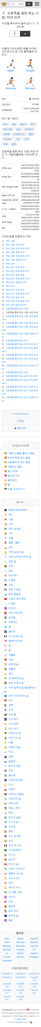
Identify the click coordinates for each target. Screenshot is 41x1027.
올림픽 (9, 761)
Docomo (20, 957)
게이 (8, 533)
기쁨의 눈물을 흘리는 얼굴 (19, 453)
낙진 (8, 565)
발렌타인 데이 (13, 640)
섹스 (8, 700)
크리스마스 (12, 878)
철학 (8, 831)
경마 (8, 547)
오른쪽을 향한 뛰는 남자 (15, 372)
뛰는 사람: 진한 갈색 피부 (15, 255)
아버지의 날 (12, 733)
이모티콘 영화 (13, 779)
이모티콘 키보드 (20, 413)
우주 (8, 770)
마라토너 (29, 129)
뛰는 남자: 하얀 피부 (13, 266)
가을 (8, 519)
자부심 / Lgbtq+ (14, 793)
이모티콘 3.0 (34, 973)
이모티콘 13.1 (6, 991)
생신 (8, 673)
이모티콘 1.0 (7, 973)
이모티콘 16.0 (20, 998)
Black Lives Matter (15, 509)
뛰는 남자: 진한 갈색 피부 (15, 278)
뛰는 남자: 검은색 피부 (14, 281)
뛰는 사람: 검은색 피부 (14, 259)
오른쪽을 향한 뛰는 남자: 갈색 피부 (20, 386)
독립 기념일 (12, 589)
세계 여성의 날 (14, 682)
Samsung (10, 88)
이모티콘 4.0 (7, 977)
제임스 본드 (12, 807)
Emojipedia (7, 960)
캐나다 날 (11, 863)
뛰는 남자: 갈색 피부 (13, 274)
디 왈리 (10, 603)
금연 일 (10, 561)
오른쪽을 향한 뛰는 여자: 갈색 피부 (20, 354)
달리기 (23, 124)
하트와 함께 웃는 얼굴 (17, 457)
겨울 (8, 537)
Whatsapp (7, 946)
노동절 (9, 579)
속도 (18, 138)
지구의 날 (11, 821)
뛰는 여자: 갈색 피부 (13, 297)
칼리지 (9, 859)
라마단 (9, 608)
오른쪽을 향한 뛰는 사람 (15, 308)
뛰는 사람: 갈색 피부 (13, 251)
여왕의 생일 (12, 747)
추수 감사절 (12, 835)
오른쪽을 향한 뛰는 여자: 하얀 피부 (20, 343)
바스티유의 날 (13, 636)
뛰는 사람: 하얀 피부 (13, 244)
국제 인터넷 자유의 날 (17, 556)
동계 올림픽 (12, 594)
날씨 (8, 570)
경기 (5, 124)
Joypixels (34, 946)
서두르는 (7, 138)
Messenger (20, 946)
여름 (8, 742)
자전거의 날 (12, 798)
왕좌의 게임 (12, 765)
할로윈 (9, 906)
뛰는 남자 (8, 263)
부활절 (9, 654)
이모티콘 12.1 (20, 985)
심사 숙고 (11, 728)
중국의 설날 (12, 817)
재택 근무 (11, 803)
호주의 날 (11, 915)
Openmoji (7, 949)
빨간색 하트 (11, 475)
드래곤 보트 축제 (15, 598)
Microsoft (30, 88)
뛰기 (33, 124)
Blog (20, 420)
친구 (8, 840)
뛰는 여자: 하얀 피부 (13, 289)
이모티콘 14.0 (20, 991)
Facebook (34, 938)
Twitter (6, 942)
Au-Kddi (7, 957)
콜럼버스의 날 (13, 873)
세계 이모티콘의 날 (16, 695)
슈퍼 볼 (10, 714)
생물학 (9, 668)
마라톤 (6, 134)
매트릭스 (11, 622)
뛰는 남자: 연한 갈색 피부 (15, 270)
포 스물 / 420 (13, 892)
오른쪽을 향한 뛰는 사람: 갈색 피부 (20, 322)
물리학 (9, 631)
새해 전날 (11, 664)
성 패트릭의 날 (14, 678)
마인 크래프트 (13, 612)
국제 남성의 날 (14, 551)
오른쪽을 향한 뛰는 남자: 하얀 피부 (20, 375)
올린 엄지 (10, 479)
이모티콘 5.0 (20, 977)
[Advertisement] (20, 41)
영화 (8, 756)
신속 (26, 138)
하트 (8, 901)
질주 (14, 143)
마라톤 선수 (19, 134)
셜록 (8, 704)
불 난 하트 (11, 471)
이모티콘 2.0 (20, 973)
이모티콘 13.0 (34, 985)
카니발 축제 (12, 849)
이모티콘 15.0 (34, 991)
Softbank (34, 953)
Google (30, 70)
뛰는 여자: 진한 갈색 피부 (15, 300)
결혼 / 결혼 (12, 542)
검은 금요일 (12, 528)
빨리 (31, 134)
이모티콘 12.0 (6, 985)
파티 (8, 882)
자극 (8, 784)
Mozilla (20, 953)
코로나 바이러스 (14, 868)
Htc (34, 949)
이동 (5, 143)
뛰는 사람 (7, 129)
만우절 (9, 617)
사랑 (8, 659)
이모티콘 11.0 (34, 978)
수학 (8, 709)
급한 (14, 124)
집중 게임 (20, 427)
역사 (8, 751)
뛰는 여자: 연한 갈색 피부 (15, 293)
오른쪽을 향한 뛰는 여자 (15, 340)
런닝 (19, 129)
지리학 (9, 826)
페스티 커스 (12, 887)
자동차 (9, 789)
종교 (8, 812)
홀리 (8, 920)
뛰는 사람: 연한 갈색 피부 (15, 248)
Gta (8, 514)
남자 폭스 (11, 575)
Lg (7, 953)
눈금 (8, 584)
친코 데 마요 (12, 845)
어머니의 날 (12, 737)
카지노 (9, 854)
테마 (20, 501)
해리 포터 (11, 910)
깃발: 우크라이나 (14, 488)
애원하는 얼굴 (13, 466)
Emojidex (20, 949)
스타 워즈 (11, 719)
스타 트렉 (11, 723)
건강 (8, 523)
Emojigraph (34, 957)
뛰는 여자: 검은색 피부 (14, 304)
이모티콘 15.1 (6, 998)
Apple (11, 70)
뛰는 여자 (8, 285)
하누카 (9, 896)
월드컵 (9, 775)
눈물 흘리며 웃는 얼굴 (17, 462)
